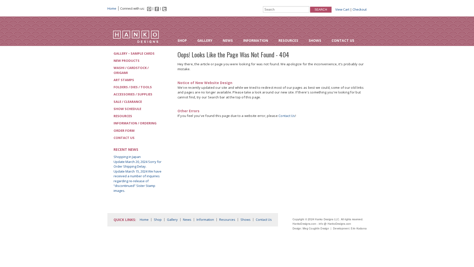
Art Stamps (124, 80)
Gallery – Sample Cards (134, 53)
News (228, 40)
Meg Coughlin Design (316, 228)
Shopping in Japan (127, 157)
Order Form (124, 130)
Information (255, 40)
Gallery (204, 40)
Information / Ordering (135, 123)
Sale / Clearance (128, 101)
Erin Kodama (359, 228)
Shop (182, 40)
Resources (288, 40)
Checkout (360, 9)
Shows (315, 40)
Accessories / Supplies (133, 94)
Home (111, 8)
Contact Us (343, 40)
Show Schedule (127, 109)
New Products (126, 60)
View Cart (342, 9)
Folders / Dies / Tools (133, 87)
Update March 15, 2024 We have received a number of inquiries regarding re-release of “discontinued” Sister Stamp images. (137, 181)
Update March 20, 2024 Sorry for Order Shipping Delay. (137, 164)
